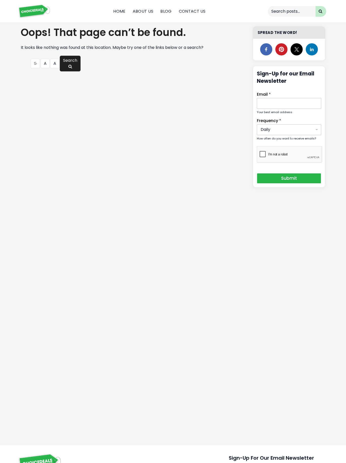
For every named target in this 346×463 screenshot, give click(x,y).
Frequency (269, 120)
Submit (289, 178)
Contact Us (192, 11)
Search (70, 60)
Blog (165, 11)
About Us (143, 11)
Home (119, 11)
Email (264, 94)
